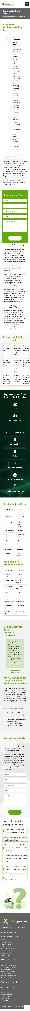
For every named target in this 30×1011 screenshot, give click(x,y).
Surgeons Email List (6, 953)
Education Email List (6, 978)
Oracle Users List (5, 1000)
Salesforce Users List (6, 994)
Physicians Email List (6, 942)
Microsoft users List (6, 996)
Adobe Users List (5, 990)
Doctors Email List (6, 947)
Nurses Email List (5, 955)
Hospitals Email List (6, 951)
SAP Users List (5, 992)
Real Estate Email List (6, 969)
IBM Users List (5, 998)
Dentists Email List (6, 944)
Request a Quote (15, 672)
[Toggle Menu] (26, 4)
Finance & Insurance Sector (8, 971)
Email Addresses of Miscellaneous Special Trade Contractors (7, 379)
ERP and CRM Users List (7, 988)
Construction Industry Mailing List (9, 965)
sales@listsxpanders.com (9, 932)
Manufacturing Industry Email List (9, 975)
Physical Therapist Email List (8, 949)
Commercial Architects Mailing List (7, 348)
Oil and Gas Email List (6, 973)
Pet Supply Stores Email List (8, 967)
